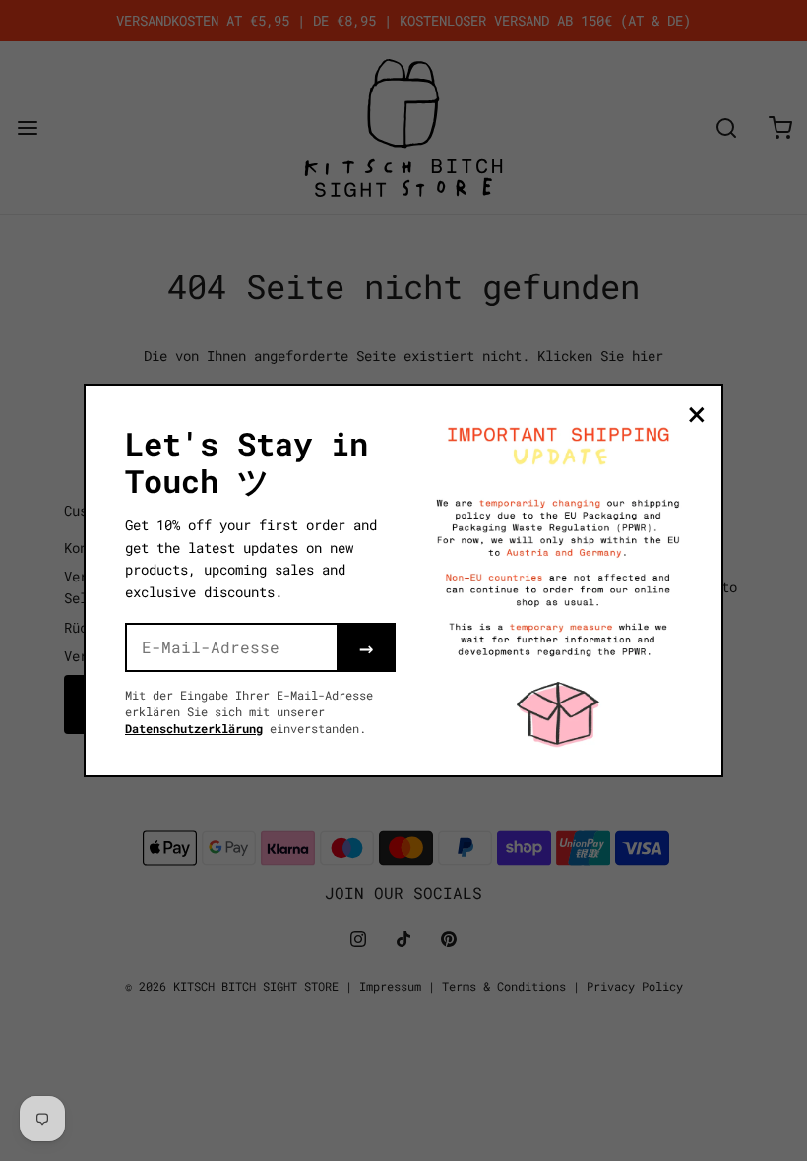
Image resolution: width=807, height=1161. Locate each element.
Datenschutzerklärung (194, 728)
